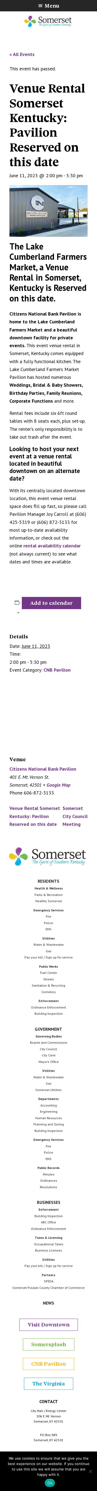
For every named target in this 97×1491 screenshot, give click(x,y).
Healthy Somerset (48, 901)
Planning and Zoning (48, 1124)
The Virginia (48, 1384)
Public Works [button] (48, 966)
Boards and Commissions (48, 1042)
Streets (48, 979)
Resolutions (48, 1187)
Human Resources (48, 1118)
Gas (48, 951)
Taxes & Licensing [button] (48, 1238)
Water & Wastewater (48, 944)
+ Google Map (56, 785)
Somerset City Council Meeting (75, 816)
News (48, 1303)
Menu (51, 6)
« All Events (21, 54)
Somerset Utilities (48, 1090)
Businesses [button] (48, 1202)
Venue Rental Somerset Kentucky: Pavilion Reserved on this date (34, 816)
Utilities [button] (48, 938)
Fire (48, 916)
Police (48, 923)
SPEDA (48, 1281)
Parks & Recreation (48, 895)
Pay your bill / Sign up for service (49, 957)
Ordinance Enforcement (48, 1007)
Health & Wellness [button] (48, 888)
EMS (48, 929)
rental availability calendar (52, 546)
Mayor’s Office (49, 1062)
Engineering (48, 1111)
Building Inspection (48, 1013)
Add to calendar (51, 603)
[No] (90, 1471)
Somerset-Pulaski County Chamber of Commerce (48, 1288)
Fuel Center (48, 973)
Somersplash (48, 1344)
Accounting (48, 1105)
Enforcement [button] (49, 1001)
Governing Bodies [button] (49, 1036)
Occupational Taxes (48, 1244)
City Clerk (49, 1055)
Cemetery (48, 992)
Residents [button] (48, 881)
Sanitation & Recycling (48, 985)
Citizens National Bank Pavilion (42, 769)
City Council (48, 1049)
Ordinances (48, 1180)
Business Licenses (48, 1250)
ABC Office (48, 1222)
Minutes (48, 1174)
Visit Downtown (49, 1325)
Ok (49, 1483)
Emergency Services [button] (48, 910)
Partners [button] (48, 1275)
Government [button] (48, 1029)
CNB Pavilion (57, 670)
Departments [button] (48, 1099)
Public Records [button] (48, 1168)
